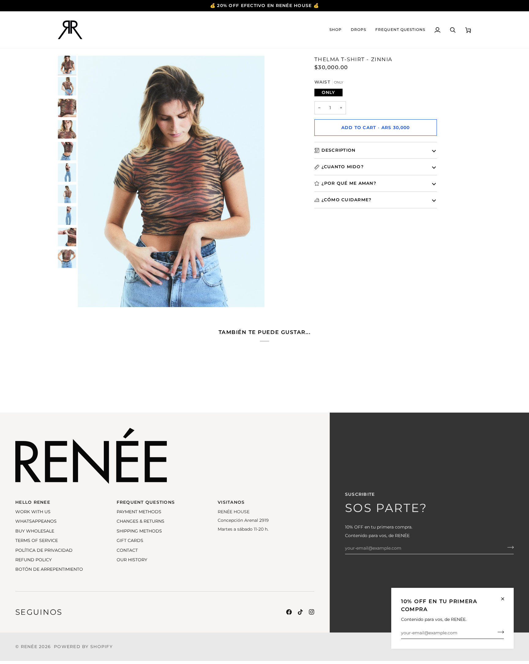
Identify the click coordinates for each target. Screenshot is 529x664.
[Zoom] (171, 181)
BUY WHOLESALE (34, 531)
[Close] (505, 599)
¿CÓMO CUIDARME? (346, 199)
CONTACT (127, 550)
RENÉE (29, 646)
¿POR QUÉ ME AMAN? (348, 183)
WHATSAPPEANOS (36, 521)
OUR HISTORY (132, 559)
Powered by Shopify (83, 646)
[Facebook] (289, 612)
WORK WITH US (33, 511)
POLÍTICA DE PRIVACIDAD (44, 550)
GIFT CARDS (130, 540)
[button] (335, 29)
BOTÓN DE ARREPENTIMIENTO (49, 569)
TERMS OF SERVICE (36, 540)
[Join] (499, 632)
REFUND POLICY (33, 559)
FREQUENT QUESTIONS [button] (146, 502)
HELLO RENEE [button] (32, 502)
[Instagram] (311, 612)
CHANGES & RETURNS (140, 521)
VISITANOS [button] (231, 502)
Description (338, 150)
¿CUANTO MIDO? (342, 166)
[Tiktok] (300, 612)
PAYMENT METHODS (139, 511)
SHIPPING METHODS (139, 531)
